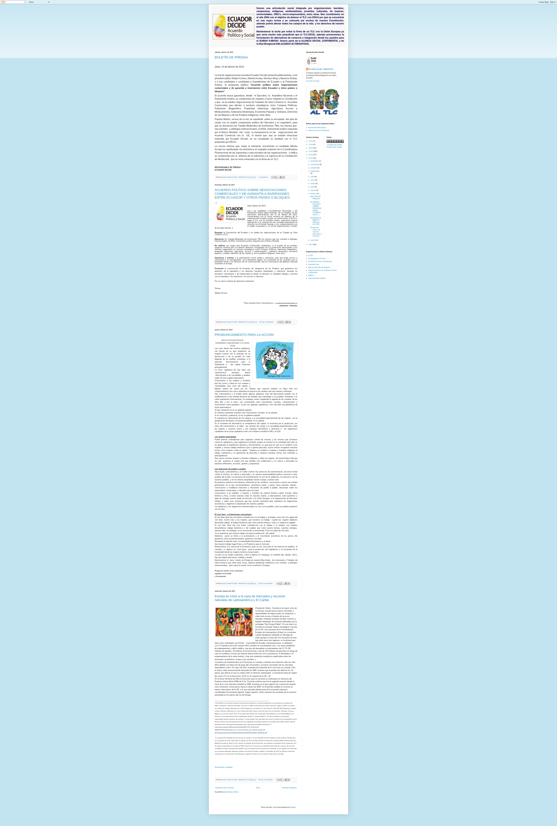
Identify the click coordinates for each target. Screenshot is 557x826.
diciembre (315, 161)
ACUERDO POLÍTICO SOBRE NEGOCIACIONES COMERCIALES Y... (316, 208)
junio (313, 180)
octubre (314, 168)
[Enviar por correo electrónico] (272, 177)
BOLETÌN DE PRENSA (231, 57)
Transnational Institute (317, 278)
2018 (311, 144)
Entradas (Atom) (232, 792)
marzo (313, 190)
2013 (311, 158)
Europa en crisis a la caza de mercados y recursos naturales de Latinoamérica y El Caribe (250, 598)
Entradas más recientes (224, 788)
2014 (311, 155)
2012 (311, 244)
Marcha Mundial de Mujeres (319, 267)
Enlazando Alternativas (317, 128)
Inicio (258, 788)
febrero (314, 194)
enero (313, 240)
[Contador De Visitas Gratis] (335, 142)
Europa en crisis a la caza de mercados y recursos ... (316, 232)
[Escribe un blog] (275, 177)
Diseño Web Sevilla (334, 147)
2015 (311, 151)
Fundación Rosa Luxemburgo (320, 261)
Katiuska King (313, 264)
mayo (313, 183)
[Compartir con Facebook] (281, 177)
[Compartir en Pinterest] (283, 177)
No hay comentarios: (266, 322)
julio (312, 177)
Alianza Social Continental (318, 130)
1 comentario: (263, 177)
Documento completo (224, 767)
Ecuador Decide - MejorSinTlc (321, 69)
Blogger (293, 807)
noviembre (315, 164)
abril (313, 187)
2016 (311, 148)
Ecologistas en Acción (316, 259)
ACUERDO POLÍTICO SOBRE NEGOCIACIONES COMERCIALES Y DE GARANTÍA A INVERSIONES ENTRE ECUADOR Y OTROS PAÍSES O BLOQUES (252, 193)
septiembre (315, 171)
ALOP (310, 256)
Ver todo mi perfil (312, 81)
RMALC (311, 275)
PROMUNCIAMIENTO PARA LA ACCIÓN (244, 335)
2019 (311, 141)
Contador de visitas (334, 145)
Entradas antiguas (289, 788)
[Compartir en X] (278, 177)
